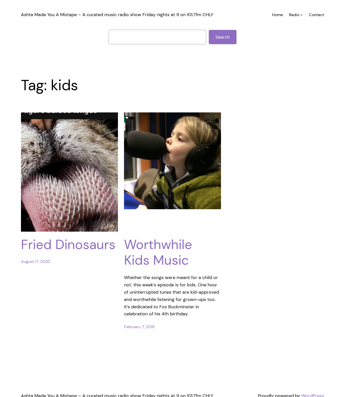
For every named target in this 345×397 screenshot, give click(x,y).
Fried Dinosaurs (68, 244)
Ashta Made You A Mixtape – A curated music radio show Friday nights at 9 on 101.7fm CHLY (117, 15)
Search (222, 37)
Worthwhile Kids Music (158, 252)
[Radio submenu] (301, 15)
